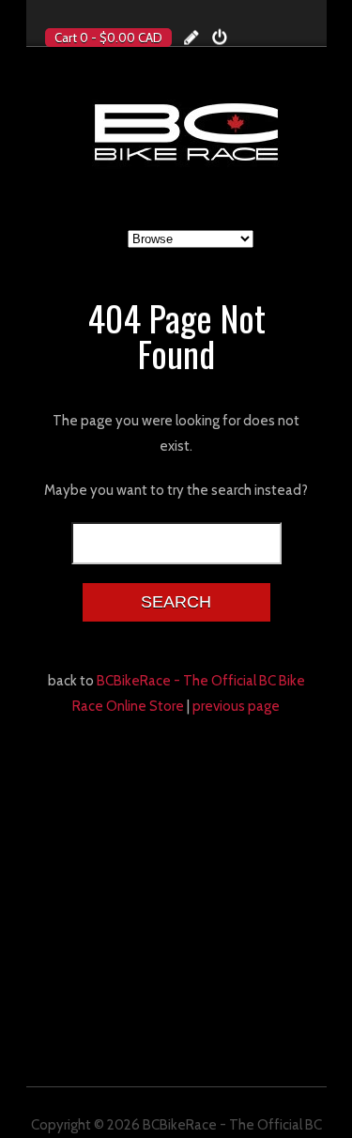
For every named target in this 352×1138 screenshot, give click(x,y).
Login (220, 37)
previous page (236, 706)
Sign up (191, 37)
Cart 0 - (108, 37)
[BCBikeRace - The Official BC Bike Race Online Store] (186, 131)
